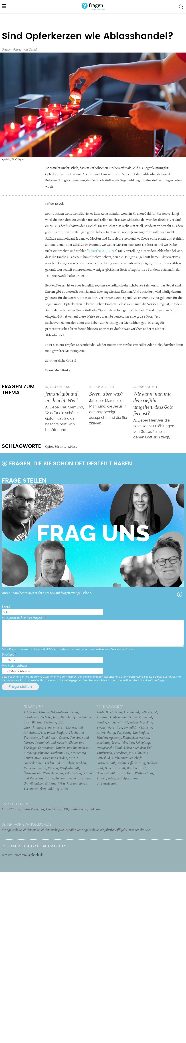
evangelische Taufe (109, 747)
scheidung (103, 742)
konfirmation (119, 717)
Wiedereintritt (136, 768)
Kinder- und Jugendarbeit (73, 747)
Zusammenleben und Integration (46, 788)
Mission (53, 768)
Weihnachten (144, 773)
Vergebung (124, 732)
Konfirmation (32, 757)
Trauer (101, 778)
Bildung (37, 722)
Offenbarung (136, 762)
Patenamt (145, 717)
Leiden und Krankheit (59, 762)
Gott (131, 742)
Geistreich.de (78, 809)
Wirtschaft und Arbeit (72, 783)
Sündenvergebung (109, 737)
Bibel (27, 722)
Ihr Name (8, 654)
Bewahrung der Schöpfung (41, 717)
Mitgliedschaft (69, 768)
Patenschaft (137, 722)
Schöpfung (143, 742)
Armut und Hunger (36, 712)
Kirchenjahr (141, 732)
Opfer (49, 446)
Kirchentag (78, 752)
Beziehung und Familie (76, 717)
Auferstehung (106, 732)
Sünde (133, 717)
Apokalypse (130, 778)
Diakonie (50, 722)
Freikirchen (49, 737)
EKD (60, 722)
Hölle (108, 768)
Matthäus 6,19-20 (102, 250)
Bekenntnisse (60, 712)
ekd (119, 778)
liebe (124, 742)
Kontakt (31, 846)
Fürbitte (60, 446)
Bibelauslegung (107, 783)
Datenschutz (53, 846)
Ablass (72, 446)
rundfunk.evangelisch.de (82, 829)
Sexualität (131, 727)
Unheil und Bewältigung (40, 783)
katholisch (126, 773)
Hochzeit (119, 768)
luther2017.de (11, 809)
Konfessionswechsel (136, 737)
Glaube (6, 49)
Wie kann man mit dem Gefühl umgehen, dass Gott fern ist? (153, 403)
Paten (111, 778)
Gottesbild (103, 757)
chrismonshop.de (52, 829)
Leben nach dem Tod (137, 747)
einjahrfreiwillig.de (113, 829)
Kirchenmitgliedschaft (126, 757)
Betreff (6, 606)
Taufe (50, 778)
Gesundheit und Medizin (51, 742)
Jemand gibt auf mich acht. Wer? (61, 397)
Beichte (122, 762)
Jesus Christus (138, 752)
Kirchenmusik (59, 752)
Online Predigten (32, 809)
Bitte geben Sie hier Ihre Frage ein (23, 617)
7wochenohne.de (139, 829)
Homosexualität (107, 773)
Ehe (149, 722)
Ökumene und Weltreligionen (43, 773)
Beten (74, 712)
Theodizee (120, 752)
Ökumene (145, 727)
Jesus (115, 742)
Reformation (72, 773)
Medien (81, 762)
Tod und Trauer (65, 778)
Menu (4, 6)
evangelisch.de (12, 829)
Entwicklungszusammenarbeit (44, 727)
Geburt (63, 737)
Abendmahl (131, 712)
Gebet (112, 727)
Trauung (84, 778)
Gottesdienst (46, 747)
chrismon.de (31, 829)
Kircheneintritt (118, 722)
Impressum (11, 846)
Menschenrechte (35, 768)
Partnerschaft (106, 762)
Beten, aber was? (106, 394)
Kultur (73, 757)
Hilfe (179, 594)
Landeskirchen (33, 762)
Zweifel (101, 727)
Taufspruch (104, 752)
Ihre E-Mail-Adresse (14, 665)
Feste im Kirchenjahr (53, 732)
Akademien (53, 809)
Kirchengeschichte (36, 752)
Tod (119, 727)
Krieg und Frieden (55, 757)
